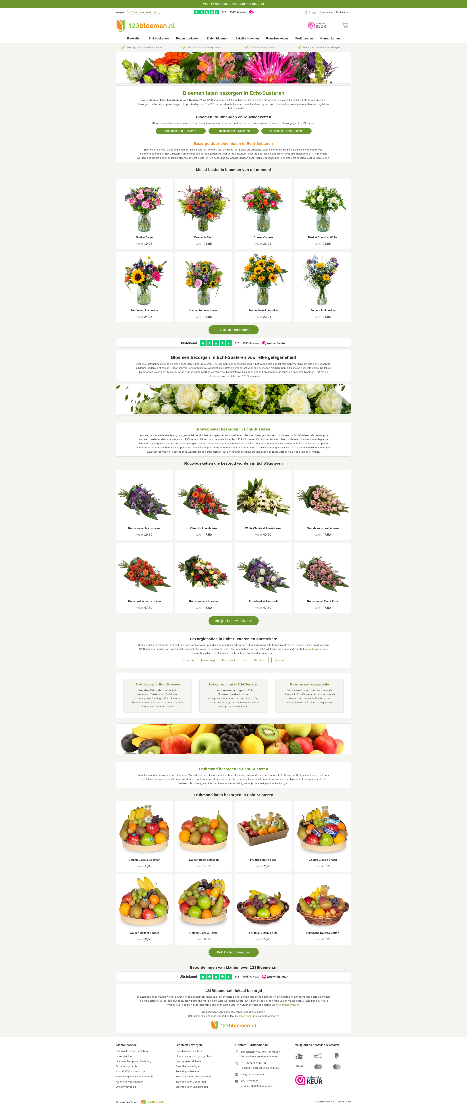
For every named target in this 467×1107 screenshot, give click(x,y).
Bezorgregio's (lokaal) (188, 1061)
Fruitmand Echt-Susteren (233, 130)
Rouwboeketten (277, 38)
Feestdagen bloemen (188, 1071)
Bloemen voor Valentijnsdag (192, 1086)
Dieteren (279, 660)
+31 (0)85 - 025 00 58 (253, 1063)
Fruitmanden (304, 38)
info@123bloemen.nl (252, 1074)
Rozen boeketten (188, 38)
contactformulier (289, 1004)
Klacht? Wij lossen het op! (131, 1071)
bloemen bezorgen (246, 1015)
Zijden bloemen (217, 38)
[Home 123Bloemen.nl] (145, 26)
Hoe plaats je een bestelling (132, 1050)
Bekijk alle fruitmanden (233, 952)
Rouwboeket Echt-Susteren (286, 130)
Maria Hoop (208, 660)
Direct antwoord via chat (144, 12)
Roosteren (260, 660)
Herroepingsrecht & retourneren (134, 1076)
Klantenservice (343, 12)
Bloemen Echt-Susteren (180, 130)
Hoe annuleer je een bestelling (133, 1061)
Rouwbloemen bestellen (189, 1050)
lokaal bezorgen (314, 648)
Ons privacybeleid (126, 1086)
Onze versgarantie (126, 1066)
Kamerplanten (330, 38)
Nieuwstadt (228, 660)
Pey (244, 660)
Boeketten (134, 38)
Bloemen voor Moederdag (191, 1081)
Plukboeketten (159, 38)
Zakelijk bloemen (247, 38)
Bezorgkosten (124, 1056)
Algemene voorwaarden (129, 1081)
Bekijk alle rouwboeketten (233, 621)
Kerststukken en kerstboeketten (194, 1076)
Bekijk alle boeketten (234, 330)
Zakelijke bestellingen (188, 1066)
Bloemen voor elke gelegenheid (194, 1056)
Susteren (188, 660)
